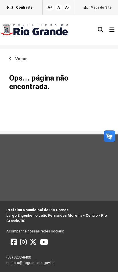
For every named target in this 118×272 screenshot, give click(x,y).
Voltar (19, 58)
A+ (50, 7)
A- (67, 7)
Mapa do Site (101, 7)
